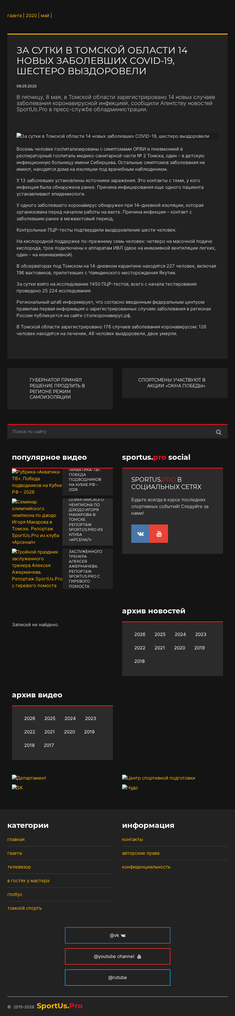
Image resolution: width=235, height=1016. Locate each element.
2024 (180, 634)
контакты (132, 839)
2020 (179, 648)
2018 (139, 661)
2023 (201, 634)
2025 (160, 634)
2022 (139, 648)
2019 (199, 648)
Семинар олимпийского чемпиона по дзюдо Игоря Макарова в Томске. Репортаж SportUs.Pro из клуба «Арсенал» (86, 517)
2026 (139, 634)
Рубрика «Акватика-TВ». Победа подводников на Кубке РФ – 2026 (85, 477)
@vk (114, 935)
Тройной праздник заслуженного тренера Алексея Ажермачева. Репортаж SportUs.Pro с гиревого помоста (85, 564)
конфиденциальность (146, 867)
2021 (160, 648)
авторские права (140, 853)
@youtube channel (115, 956)
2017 (49, 745)
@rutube (117, 977)
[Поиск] (218, 431)
